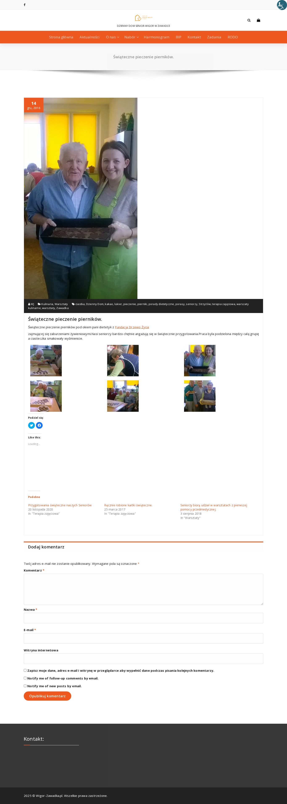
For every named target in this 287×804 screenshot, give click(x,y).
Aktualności (90, 37)
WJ (32, 304)
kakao (109, 304)
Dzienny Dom (95, 304)
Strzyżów (205, 304)
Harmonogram (156, 37)
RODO (233, 37)
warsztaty (48, 308)
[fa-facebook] (24, 5)
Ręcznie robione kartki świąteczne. (128, 505)
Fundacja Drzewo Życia (132, 327)
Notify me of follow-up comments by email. (62, 678)
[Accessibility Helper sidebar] (282, 5)
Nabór (129, 37)
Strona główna (61, 37)
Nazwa (30, 609)
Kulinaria (47, 304)
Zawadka (62, 308)
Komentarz (34, 570)
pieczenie (129, 304)
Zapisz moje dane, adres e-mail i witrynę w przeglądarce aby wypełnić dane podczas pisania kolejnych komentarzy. (120, 670)
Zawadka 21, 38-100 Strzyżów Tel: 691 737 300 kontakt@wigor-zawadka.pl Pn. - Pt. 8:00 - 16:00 (46, 757)
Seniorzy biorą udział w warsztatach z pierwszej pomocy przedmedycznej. (213, 507)
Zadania (214, 37)
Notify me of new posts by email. (54, 686)
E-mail (30, 630)
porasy (180, 304)
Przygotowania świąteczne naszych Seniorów (60, 505)
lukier (118, 304)
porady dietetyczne (161, 304)
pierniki (142, 304)
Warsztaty (61, 304)
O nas (111, 37)
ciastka (80, 304)
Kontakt (194, 37)
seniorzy (191, 304)
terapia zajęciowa (223, 304)
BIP (179, 37)
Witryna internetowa (41, 650)
